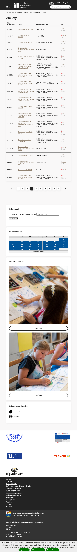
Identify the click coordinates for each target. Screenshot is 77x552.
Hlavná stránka (10, 12)
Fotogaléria (10, 497)
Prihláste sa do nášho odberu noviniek (22, 214)
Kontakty (9, 504)
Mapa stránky (51, 2)
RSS (58, 3)
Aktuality (9, 479)
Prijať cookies (24, 550)
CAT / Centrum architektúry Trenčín (18, 486)
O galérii (19, 12)
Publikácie (9, 502)
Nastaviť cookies (52, 550)
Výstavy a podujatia (13, 491)
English (65, 3)
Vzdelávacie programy (14, 493)
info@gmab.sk (16, 536)
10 (59, 189)
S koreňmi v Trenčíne (13, 488)
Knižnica (9, 506)
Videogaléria (10, 500)
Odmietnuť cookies (38, 550)
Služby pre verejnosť (13, 495)
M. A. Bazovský (11, 484)
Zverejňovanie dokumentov (32, 12)
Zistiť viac (38, 328)
